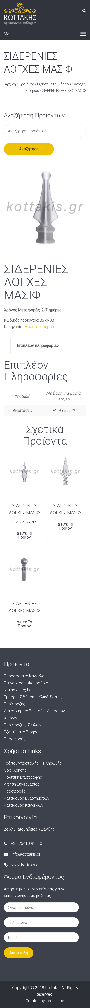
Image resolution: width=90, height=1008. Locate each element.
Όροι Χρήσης (15, 770)
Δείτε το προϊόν (24, 535)
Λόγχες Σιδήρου (39, 326)
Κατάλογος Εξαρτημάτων (27, 798)
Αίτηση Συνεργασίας (22, 784)
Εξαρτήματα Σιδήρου (54, 84)
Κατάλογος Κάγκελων (24, 805)
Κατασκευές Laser (20, 690)
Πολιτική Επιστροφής (23, 777)
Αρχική (10, 84)
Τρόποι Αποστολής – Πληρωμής (33, 763)
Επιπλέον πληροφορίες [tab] (38, 345)
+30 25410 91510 (26, 843)
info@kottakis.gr (26, 854)
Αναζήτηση (29, 149)
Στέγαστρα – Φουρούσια (26, 683)
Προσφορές (15, 739)
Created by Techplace (45, 1000)
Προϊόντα (26, 84)
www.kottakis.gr (26, 865)
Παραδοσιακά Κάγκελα (24, 676)
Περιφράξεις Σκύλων (23, 725)
